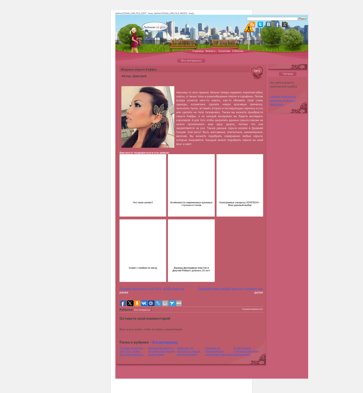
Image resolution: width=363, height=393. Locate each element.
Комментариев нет (252, 309)
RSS (252, 24)
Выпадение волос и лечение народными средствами (161, 351)
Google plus (285, 24)
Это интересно (142, 309)
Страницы (198, 51)
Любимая (156, 27)
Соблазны (237, 51)
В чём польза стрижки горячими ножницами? (246, 351)
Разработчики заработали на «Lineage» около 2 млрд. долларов (246, 288)
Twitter (260, 24)
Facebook (276, 24)
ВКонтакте (268, 24)
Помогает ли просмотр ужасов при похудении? (188, 351)
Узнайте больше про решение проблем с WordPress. (283, 100)
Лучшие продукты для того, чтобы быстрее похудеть (160, 288)
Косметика (224, 51)
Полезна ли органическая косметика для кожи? (219, 351)
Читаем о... (211, 51)
